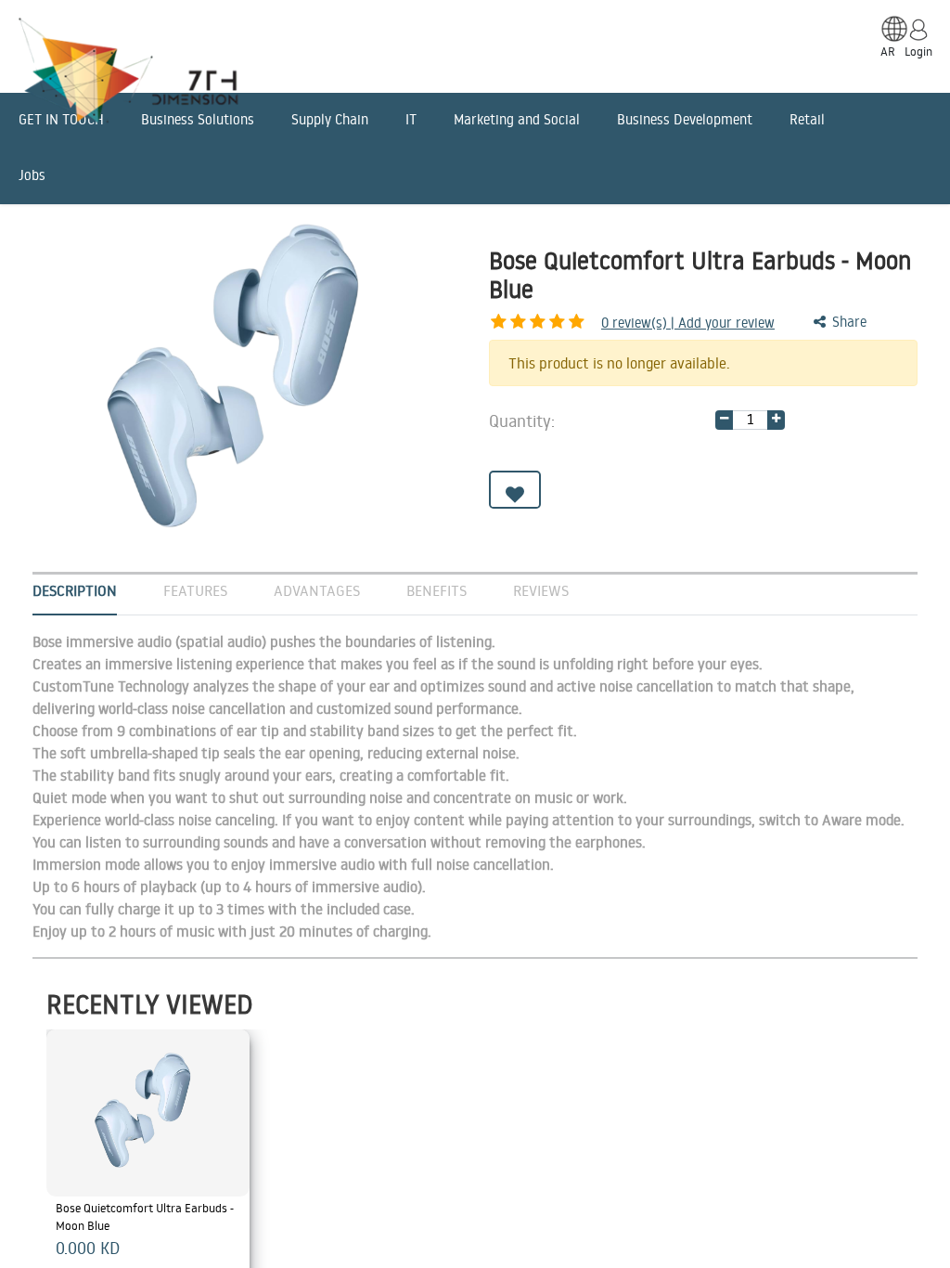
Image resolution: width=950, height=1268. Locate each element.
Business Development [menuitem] (684, 119)
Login (918, 51)
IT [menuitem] (411, 119)
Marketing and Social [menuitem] (517, 119)
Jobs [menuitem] (32, 175)
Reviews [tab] (541, 590)
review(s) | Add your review (688, 322)
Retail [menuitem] (807, 119)
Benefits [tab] (436, 590)
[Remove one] (724, 420)
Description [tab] (74, 590)
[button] (515, 490)
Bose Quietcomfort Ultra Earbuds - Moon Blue (146, 1217)
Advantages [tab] (317, 590)
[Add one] (776, 420)
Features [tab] (195, 590)
